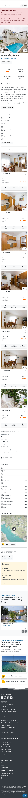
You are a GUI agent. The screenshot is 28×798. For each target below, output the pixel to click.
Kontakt (3, 762)
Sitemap (14, 711)
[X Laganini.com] (11, 697)
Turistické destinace (6, 742)
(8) (25, 209)
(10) (25, 406)
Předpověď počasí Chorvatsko (8, 720)
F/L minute (22, 188)
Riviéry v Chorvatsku (6, 751)
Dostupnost (14, 188)
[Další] (24, 614)
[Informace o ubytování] (25, 626)
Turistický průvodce (5, 744)
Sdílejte (24, 5)
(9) (25, 169)
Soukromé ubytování (6, 749)
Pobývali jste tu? (6, 62)
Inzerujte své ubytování (7, 773)
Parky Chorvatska (5, 725)
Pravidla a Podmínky (6, 711)
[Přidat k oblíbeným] (25, 607)
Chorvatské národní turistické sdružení (10, 722)
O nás (2, 765)
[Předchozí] (4, 614)
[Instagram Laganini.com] (5, 697)
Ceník (5, 188)
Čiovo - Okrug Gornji (5, 5)
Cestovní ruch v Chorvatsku (7, 732)
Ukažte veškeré (7, 142)
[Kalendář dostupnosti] (25, 628)
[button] (14, 528)
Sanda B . (6, 49)
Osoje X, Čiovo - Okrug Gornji (9, 58)
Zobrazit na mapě (10, 544)
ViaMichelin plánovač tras (7, 730)
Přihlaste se (5, 775)
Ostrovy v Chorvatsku (6, 754)
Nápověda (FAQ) (5, 767)
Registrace (5, 778)
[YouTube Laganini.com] (8, 697)
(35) (26, 50)
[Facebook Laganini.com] (2, 697)
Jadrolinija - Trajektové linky (7, 727)
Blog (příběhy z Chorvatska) (7, 746)
